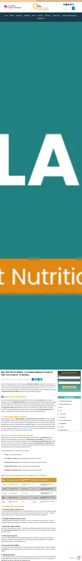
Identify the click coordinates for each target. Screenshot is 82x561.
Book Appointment (69, 387)
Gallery (33, 15)
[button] (48, 15)
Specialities (27, 15)
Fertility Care (40, 18)
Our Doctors (19, 15)
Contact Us (40, 15)
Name (60, 375)
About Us (12, 15)
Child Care (47, 15)
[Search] (73, 8)
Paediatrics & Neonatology (46, 387)
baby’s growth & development (26, 428)
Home (6, 15)
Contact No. (61, 380)
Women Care (56, 15)
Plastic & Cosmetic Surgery (69, 15)
